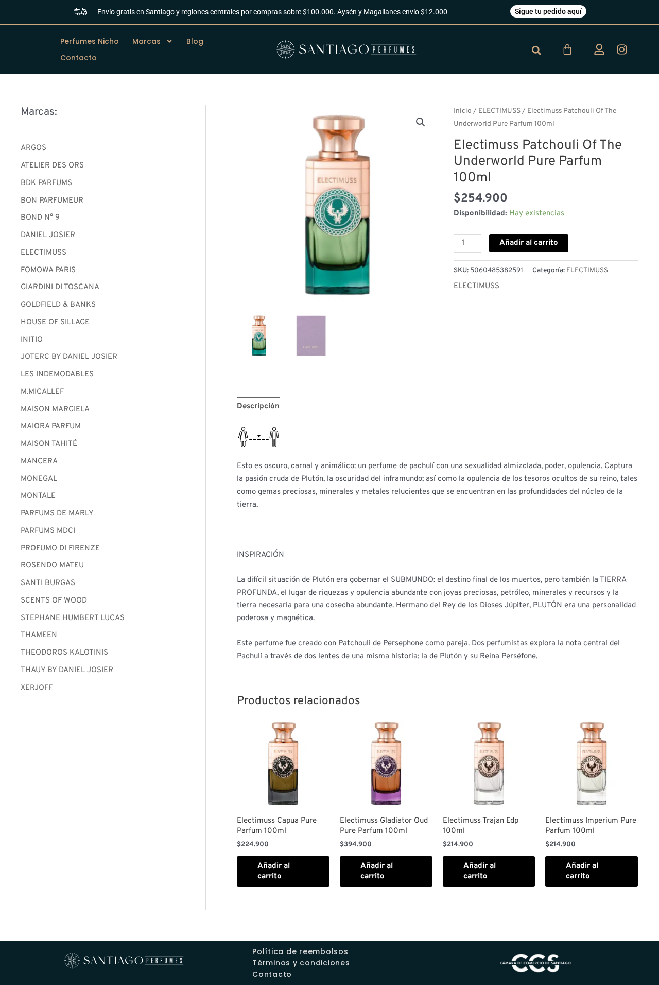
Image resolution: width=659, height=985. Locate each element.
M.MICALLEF (42, 392)
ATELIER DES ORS (52, 166)
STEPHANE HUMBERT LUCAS (73, 618)
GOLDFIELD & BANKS (58, 305)
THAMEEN (39, 635)
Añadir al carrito (528, 243)
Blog (194, 41)
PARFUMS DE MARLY (57, 514)
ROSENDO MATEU (52, 566)
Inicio (463, 111)
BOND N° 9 (40, 218)
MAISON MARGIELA (55, 409)
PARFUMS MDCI (48, 531)
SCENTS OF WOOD (54, 601)
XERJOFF (37, 688)
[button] (420, 122)
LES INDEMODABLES (57, 374)
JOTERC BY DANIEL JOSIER (69, 357)
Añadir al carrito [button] (273, 871)
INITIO (32, 340)
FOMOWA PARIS (48, 270)
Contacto (78, 58)
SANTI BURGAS (48, 583)
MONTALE (38, 496)
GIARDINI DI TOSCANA (60, 287)
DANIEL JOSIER (48, 235)
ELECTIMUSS (43, 253)
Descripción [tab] (258, 406)
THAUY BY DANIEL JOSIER (67, 670)
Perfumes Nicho (89, 41)
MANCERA (39, 461)
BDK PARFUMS (46, 183)
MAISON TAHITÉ (49, 444)
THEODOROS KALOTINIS (64, 653)
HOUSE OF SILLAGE (55, 322)
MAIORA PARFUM (51, 426)
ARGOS (33, 148)
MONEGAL (39, 479)
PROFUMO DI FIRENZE (60, 549)
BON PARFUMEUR (52, 201)
